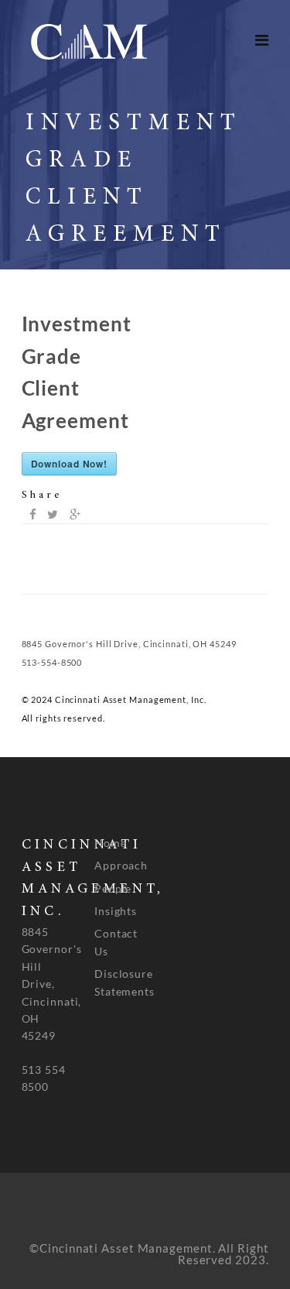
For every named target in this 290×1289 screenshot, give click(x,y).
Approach (121, 865)
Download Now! (69, 464)
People (112, 888)
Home (110, 842)
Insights (115, 910)
